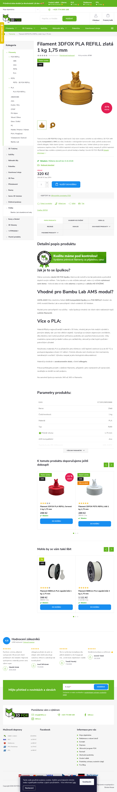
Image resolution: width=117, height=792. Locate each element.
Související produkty (100, 226)
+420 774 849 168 (68, 715)
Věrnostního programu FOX (61, 196)
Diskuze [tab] (75, 226)
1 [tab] (73, 533)
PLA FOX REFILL (19, 92)
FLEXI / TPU (15, 105)
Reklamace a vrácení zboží (88, 738)
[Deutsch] (81, 775)
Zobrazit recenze (28, 642)
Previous (106, 465)
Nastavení (29, 788)
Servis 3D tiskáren (15, 196)
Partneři (82, 752)
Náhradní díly (13, 160)
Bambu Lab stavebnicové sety (21, 212)
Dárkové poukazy (14, 202)
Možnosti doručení (47, 165)
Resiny (10, 190)
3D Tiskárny (12, 149)
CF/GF (13, 109)
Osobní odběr (84, 758)
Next (111, 465)
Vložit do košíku (67, 184)
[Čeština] (65, 775)
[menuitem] (11, 28)
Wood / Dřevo (16, 117)
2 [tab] (75, 533)
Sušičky (11, 154)
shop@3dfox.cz (40, 715)
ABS (14, 61)
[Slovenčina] (73, 775)
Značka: (42, 210)
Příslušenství (13, 184)
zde (74, 782)
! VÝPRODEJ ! (13, 231)
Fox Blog (82, 765)
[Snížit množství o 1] (47, 186)
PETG (15, 69)
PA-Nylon (14, 113)
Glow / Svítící (15, 121)
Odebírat (101, 687)
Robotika (11, 166)
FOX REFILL (15, 57)
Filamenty (12, 52)
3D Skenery (12, 225)
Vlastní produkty (14, 237)
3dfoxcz (90, 715)
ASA (14, 65)
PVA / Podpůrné (16, 134)
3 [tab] (77, 533)
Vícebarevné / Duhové (18, 138)
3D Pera (11, 178)
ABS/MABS (15, 97)
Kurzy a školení (14, 219)
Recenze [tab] (50, 226)
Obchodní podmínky (86, 755)
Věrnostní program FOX (87, 748)
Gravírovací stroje (14, 172)
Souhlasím (86, 782)
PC (12, 126)
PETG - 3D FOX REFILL (21, 82)
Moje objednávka (8, 10)
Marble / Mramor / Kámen (20, 130)
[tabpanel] (56, 500)
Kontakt (82, 742)
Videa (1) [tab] (101, 220)
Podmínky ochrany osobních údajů (91, 762)
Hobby (10, 208)
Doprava (82, 745)
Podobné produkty (49, 233)
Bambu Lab (15, 142)
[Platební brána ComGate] (24, 775)
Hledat (69, 18)
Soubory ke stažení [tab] (75, 220)
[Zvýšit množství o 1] (47, 182)
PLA (14, 73)
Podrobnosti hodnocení (67, 55)
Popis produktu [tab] (50, 220)
